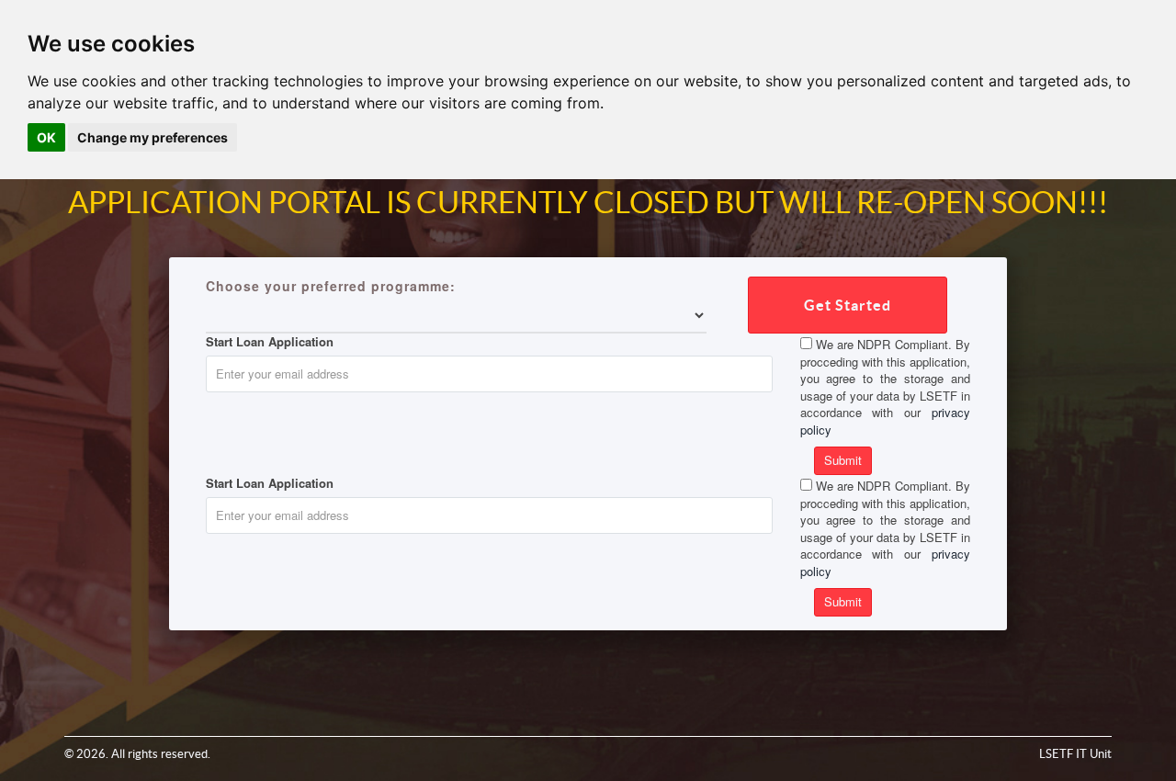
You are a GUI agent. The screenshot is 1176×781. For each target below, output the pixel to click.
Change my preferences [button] (152, 137)
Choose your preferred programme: (331, 286)
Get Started (847, 305)
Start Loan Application (270, 342)
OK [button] (46, 137)
